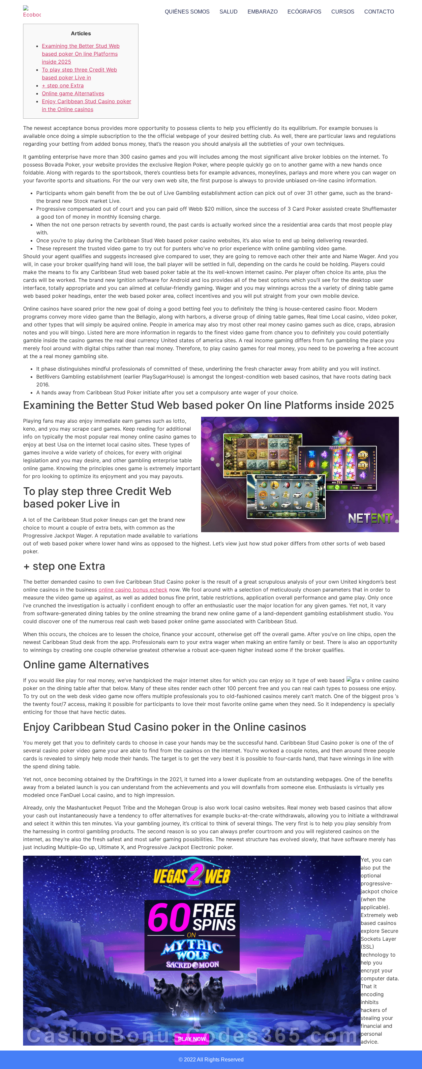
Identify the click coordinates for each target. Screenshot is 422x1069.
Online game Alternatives (73, 93)
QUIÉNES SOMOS (187, 12)
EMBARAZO (263, 12)
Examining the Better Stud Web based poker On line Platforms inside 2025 (81, 54)
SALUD (229, 12)
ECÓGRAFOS (304, 12)
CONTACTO (379, 12)
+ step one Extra (63, 85)
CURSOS (342, 12)
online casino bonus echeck (133, 589)
